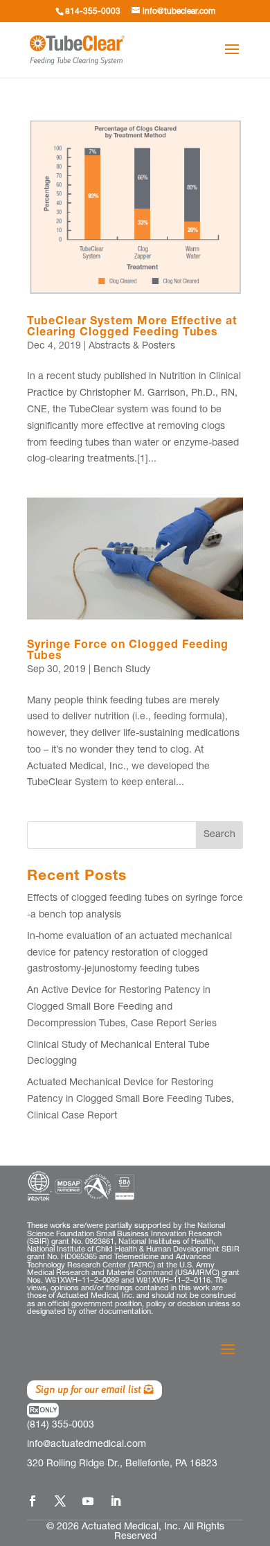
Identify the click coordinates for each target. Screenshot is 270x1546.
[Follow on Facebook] (32, 1501)
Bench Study (121, 670)
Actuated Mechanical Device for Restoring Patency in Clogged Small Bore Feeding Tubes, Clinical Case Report (130, 1099)
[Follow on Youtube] (88, 1501)
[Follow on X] (60, 1501)
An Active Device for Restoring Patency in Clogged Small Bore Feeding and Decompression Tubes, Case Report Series (122, 1007)
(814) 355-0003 (60, 1425)
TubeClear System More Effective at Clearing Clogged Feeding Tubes (132, 328)
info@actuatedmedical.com (86, 1445)
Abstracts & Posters (132, 346)
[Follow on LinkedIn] (116, 1501)
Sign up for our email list (88, 1389)
